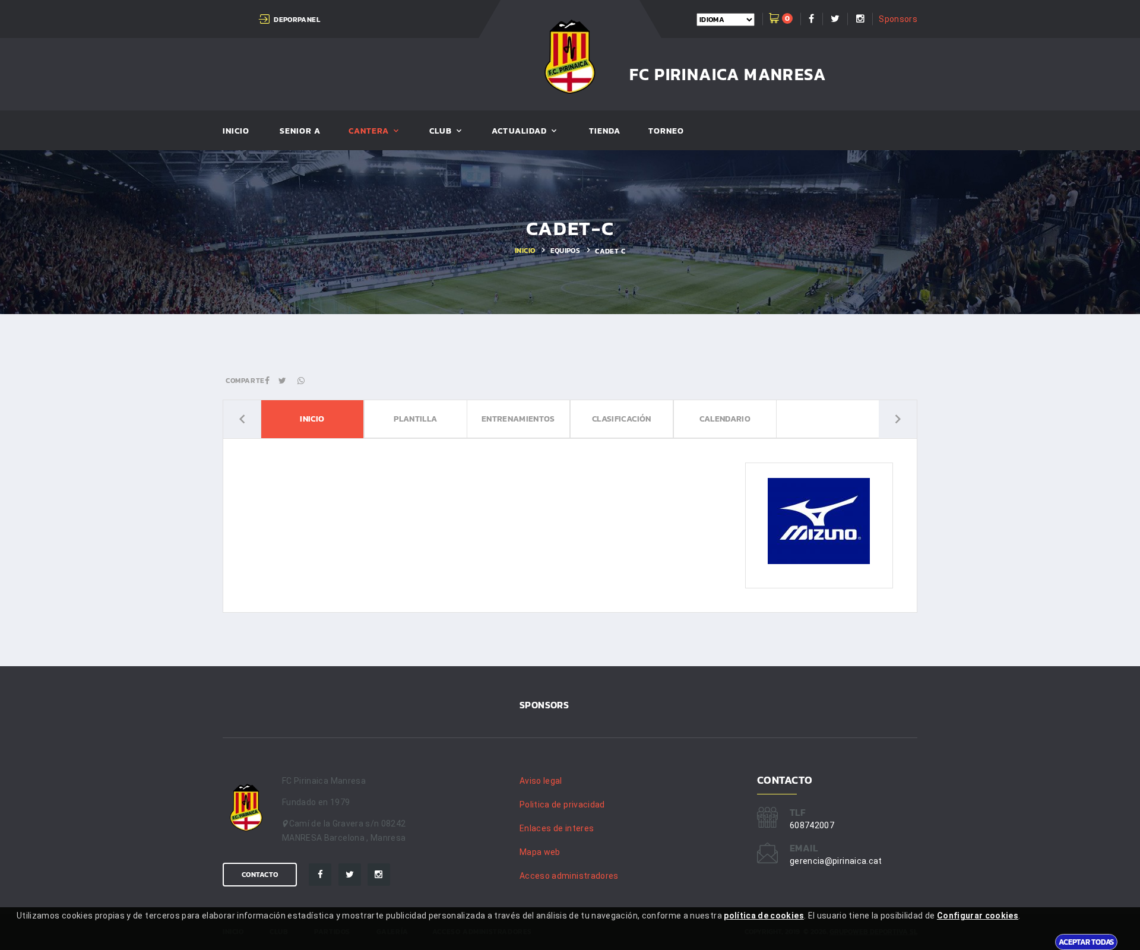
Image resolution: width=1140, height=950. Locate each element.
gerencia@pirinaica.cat (836, 861)
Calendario (724, 419)
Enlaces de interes (557, 828)
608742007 (812, 825)
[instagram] (379, 874)
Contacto (260, 874)
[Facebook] (320, 874)
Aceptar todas (1086, 942)
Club (440, 131)
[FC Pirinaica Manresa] (570, 57)
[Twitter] (349, 874)
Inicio (236, 131)
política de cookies (764, 915)
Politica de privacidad (562, 804)
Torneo (666, 131)
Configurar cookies (977, 915)
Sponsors (898, 19)
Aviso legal (541, 781)
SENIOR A (300, 131)
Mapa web (540, 852)
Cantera (369, 131)
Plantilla (415, 419)
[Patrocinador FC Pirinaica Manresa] (819, 520)
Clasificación (621, 419)
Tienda (604, 131)
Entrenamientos (518, 419)
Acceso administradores (569, 876)
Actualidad (519, 131)
